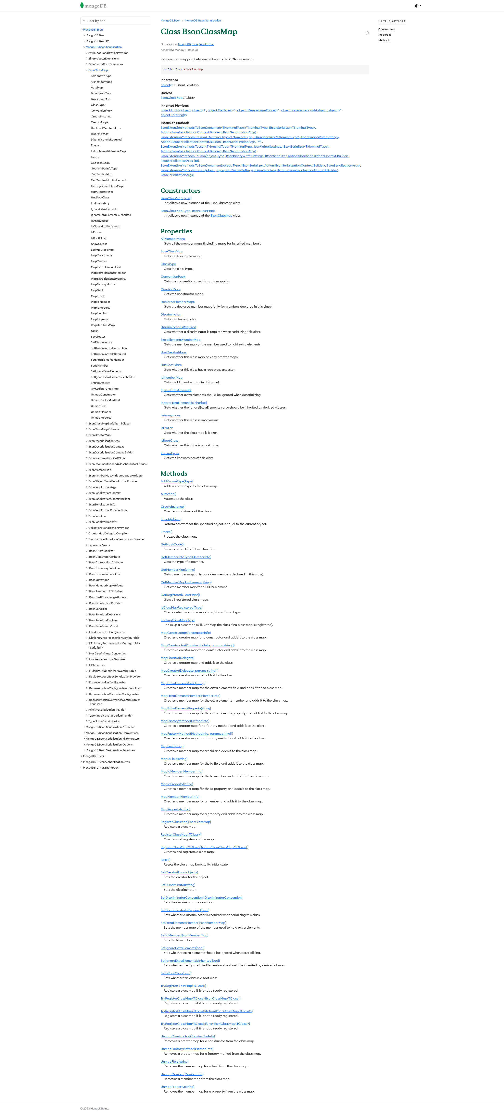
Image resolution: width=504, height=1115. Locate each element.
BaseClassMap (101, 93)
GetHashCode (100, 163)
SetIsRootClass (100, 383)
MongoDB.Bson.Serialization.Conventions (112, 733)
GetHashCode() (172, 544)
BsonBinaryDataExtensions (105, 64)
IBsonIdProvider (98, 580)
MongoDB (184, 44)
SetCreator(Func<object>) (179, 872)
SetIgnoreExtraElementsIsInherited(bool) (190, 960)
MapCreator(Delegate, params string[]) (189, 670)
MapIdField (98, 296)
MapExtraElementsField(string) (183, 683)
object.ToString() (173, 115)
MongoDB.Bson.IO (97, 41)
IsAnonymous (99, 220)
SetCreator (98, 336)
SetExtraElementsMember (107, 359)
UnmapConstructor (103, 394)
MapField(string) (172, 746)
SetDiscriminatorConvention (109, 348)
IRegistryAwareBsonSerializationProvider (114, 676)
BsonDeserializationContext (106, 446)
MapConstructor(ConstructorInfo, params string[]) (197, 645)
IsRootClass (98, 238)
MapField (97, 290)
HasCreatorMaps (102, 192)
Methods (384, 40)
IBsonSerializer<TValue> (103, 626)
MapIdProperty (100, 307)
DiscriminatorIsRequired (106, 139)
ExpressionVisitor (99, 545)
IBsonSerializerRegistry (103, 620)
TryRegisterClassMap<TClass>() (183, 986)
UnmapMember (101, 412)
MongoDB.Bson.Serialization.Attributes (110, 727)
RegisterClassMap (103, 325)
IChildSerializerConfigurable (106, 632)
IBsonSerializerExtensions (104, 614)
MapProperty (99, 319)
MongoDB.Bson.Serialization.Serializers (110, 750)
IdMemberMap (100, 203)
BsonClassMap (98, 70)
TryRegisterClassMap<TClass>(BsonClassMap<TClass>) (200, 998)
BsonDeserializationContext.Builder (110, 452)
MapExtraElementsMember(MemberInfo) (190, 696)
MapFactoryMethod (103, 284)
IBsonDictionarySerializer (104, 568)
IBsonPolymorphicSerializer (105, 591)
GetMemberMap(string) (178, 569)
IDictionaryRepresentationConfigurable (113, 637)
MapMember (99, 313)
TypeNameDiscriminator (104, 721)
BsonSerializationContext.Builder (109, 499)
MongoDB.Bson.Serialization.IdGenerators (113, 738)
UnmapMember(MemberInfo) (182, 1074)
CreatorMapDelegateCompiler (108, 533)
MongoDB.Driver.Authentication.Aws (106, 762)
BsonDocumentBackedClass (106, 458)
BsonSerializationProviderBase (107, 510)
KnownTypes (99, 244)
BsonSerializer (97, 516)
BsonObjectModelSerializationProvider (113, 481)
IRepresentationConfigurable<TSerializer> (115, 688)
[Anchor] (205, 190)
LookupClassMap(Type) (178, 620)
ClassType (98, 105)
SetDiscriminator (101, 342)
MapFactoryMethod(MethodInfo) (185, 721)
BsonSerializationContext (104, 493)
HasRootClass (100, 197)
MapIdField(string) (174, 759)
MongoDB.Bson (93, 29)
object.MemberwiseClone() (256, 110)
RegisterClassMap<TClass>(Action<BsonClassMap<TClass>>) (204, 847)
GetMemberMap (101, 174)
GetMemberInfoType (104, 168)
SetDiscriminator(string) (178, 885)
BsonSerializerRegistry (102, 522)
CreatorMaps (99, 122)
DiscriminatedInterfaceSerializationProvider (116, 539)
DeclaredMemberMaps (106, 128)
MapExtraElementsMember (108, 273)
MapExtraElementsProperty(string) (186, 708)
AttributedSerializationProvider (108, 53)
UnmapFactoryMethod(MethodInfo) (187, 1049)
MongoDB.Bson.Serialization (104, 47)
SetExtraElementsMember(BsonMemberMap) (193, 923)
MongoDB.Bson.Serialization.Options (109, 744)
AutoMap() (168, 494)
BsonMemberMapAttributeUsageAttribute (115, 475)
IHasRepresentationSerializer (107, 659)
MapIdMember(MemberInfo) (181, 771)
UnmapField (98, 406)
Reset (94, 330)
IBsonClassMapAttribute (104, 556)
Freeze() (166, 532)
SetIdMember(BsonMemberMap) (184, 935)
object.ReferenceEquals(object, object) (309, 110)
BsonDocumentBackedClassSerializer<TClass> (118, 464)
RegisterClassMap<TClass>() (181, 834)
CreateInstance (101, 116)
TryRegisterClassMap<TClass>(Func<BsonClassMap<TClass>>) (205, 1024)
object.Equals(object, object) (182, 110)
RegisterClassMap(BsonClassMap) (186, 822)
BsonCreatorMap (99, 435)
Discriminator (99, 134)
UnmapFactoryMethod (105, 400)
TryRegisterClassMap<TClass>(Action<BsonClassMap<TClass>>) (207, 1011)
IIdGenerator (96, 665)
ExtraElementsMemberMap (108, 151)
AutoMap (97, 87)
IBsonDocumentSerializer (104, 574)
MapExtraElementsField (106, 267)
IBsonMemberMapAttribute (105, 585)
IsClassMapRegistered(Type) (181, 607)
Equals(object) (171, 519)
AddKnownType (101, 76)
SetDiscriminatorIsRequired (108, 354)
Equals (95, 145)
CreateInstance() (173, 506)
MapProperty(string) (175, 809)
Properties (384, 34)
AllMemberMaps (101, 82)
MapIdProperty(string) (177, 784)
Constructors (386, 29)
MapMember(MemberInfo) (180, 797)
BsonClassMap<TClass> (103, 429)
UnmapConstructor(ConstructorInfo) (188, 1036)
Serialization (206, 44)
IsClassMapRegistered (105, 226)
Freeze (95, 157)
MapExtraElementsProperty (108, 278)
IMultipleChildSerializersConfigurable (112, 671)
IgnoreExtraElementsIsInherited (111, 215)
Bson (195, 44)
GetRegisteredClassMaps (107, 186)
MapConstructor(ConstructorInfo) (186, 633)
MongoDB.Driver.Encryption (101, 767)
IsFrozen (96, 232)
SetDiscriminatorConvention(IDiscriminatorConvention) (201, 897)
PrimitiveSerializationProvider (106, 709)
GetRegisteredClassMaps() (180, 595)
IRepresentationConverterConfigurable (113, 694)
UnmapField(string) (174, 1061)
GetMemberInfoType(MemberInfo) (186, 557)
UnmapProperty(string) (177, 1087)
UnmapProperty (101, 417)
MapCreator (99, 261)
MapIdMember (100, 301)
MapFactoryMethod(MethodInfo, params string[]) (197, 733)
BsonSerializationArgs (102, 487)
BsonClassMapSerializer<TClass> (109, 423)
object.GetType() (220, 110)
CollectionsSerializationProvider (108, 528)
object (165, 85)
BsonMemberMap (99, 470)
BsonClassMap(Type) (176, 198)
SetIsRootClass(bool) (176, 973)
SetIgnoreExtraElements (106, 371)
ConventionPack (101, 110)
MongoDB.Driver (93, 756)
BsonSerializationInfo (101, 504)
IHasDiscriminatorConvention (107, 653)
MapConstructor (101, 255)
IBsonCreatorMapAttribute (105, 562)
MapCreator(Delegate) (177, 658)
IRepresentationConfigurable (107, 682)
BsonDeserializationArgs (104, 441)
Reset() (165, 860)
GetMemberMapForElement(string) (186, 582)
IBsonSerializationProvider (105, 603)
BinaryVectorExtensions (103, 58)
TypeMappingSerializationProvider (110, 715)
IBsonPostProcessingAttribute (107, 597)
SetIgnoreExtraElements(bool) (182, 948)
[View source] (367, 33)
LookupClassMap (102, 249)
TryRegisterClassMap (105, 388)
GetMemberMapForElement (108, 180)
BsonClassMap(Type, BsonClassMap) (188, 211)
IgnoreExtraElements (104, 209)
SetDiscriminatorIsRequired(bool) (185, 910)
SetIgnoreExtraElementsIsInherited (113, 377)
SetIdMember (99, 365)
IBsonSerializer (97, 609)
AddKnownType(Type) (177, 481)
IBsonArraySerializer (101, 551)
